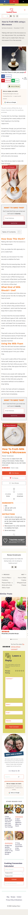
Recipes (13, 897)
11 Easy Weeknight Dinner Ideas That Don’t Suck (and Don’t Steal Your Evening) (9, 822)
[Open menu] (24, 10)
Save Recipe (15, 483)
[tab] (10, 639)
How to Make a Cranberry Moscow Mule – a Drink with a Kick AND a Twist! (7, 581)
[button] (3, 468)
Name (8, 704)
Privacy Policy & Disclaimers (14, 900)
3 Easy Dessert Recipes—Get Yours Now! (14, 3)
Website (8, 721)
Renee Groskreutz (7, 28)
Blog (8, 897)
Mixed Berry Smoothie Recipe (10, 633)
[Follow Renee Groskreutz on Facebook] (12, 567)
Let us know (13, 542)
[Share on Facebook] (4, 1)
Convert (14, 879)
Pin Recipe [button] (15, 478)
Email (8, 712)
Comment (9, 679)
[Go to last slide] (2, 617)
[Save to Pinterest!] (9, 167)
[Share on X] (23, 1)
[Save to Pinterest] (14, 1)
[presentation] (13, 613)
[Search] (18, 777)
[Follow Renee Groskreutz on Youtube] (15, 567)
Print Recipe (15, 473)
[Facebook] (10, 16)
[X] (14, 16)
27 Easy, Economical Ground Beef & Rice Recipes (18, 846)
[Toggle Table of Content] (18, 232)
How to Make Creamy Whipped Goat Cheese (21, 580)
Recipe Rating (7, 672)
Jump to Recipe (14, 86)
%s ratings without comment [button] (17, 646)
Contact (19, 897)
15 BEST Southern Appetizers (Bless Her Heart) (18, 822)
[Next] (26, 617)
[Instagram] (17, 16)
